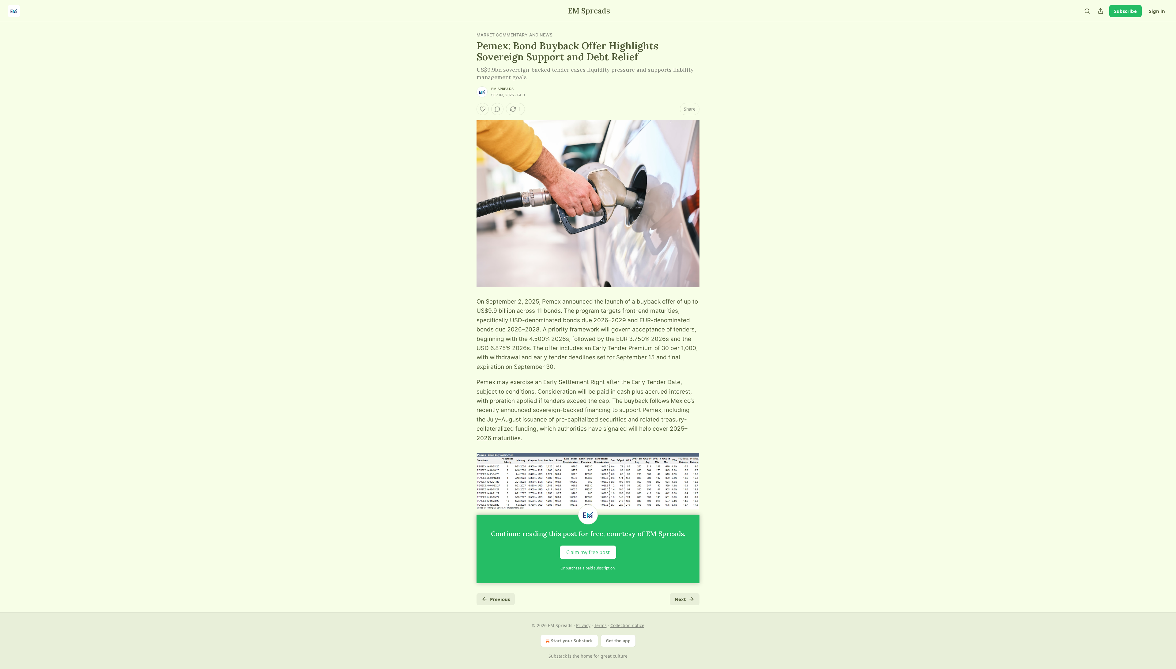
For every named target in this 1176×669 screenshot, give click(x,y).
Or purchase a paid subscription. (588, 568)
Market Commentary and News (514, 34)
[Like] (483, 109)
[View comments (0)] (497, 109)
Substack (557, 656)
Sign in (1157, 11)
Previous (500, 599)
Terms (600, 625)
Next (680, 599)
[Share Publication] (1101, 11)
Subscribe (1125, 11)
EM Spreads (502, 89)
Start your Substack (572, 641)
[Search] (1087, 11)
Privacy (583, 625)
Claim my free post (588, 552)
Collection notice (627, 625)
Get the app (618, 641)
